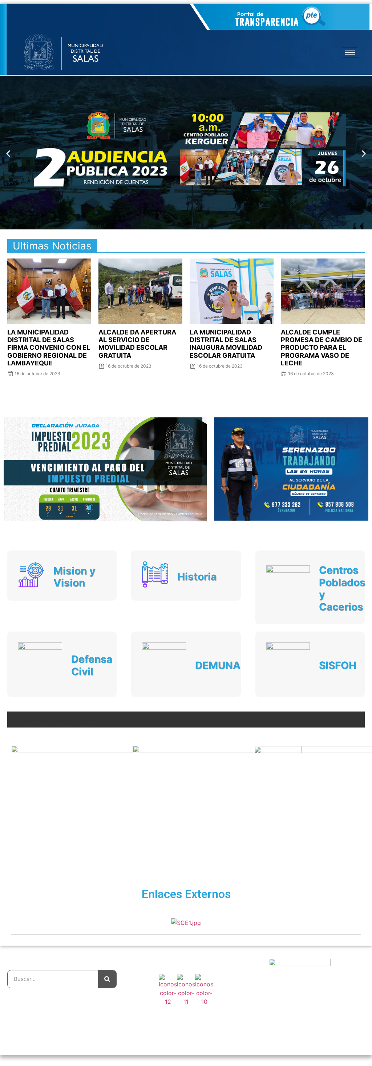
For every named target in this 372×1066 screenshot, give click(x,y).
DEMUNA (217, 665)
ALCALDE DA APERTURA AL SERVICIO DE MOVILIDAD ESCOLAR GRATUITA (137, 343)
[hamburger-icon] (350, 52)
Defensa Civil (91, 665)
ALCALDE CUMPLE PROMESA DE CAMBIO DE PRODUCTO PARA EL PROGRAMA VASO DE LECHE (321, 347)
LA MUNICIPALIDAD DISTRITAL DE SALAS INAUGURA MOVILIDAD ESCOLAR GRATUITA (226, 343)
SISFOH (337, 665)
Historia (197, 576)
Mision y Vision (74, 577)
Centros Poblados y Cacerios (342, 588)
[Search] (107, 979)
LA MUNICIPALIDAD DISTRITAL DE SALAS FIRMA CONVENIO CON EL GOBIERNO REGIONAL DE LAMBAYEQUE (48, 347)
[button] (8, 153)
